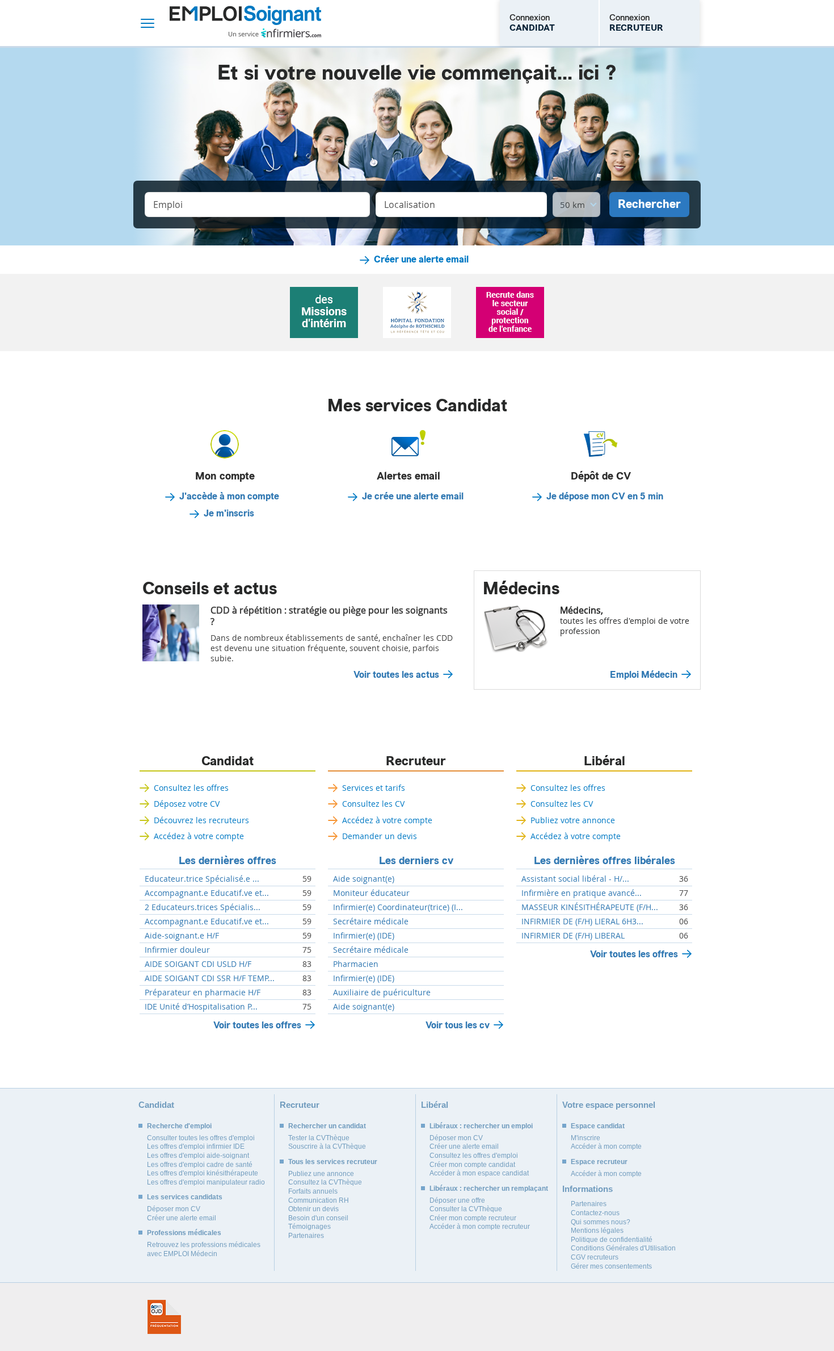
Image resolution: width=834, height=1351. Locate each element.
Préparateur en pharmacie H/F (202, 992)
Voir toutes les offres (257, 1025)
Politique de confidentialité (611, 1240)
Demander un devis (379, 836)
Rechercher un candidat (327, 1126)
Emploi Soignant (245, 23)
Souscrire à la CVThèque (327, 1146)
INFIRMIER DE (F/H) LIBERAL (573, 936)
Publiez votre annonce (572, 820)
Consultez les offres (191, 787)
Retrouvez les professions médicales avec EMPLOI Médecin (203, 1249)
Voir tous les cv (458, 1025)
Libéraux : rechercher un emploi (481, 1126)
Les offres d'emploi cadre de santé (199, 1165)
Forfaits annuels (313, 1191)
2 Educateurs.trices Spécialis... (202, 907)
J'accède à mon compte (229, 496)
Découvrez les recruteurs (201, 820)
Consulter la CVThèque (465, 1209)
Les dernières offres (227, 860)
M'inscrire (585, 1138)
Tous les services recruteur (332, 1162)
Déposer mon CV (173, 1209)
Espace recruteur (599, 1162)
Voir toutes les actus (396, 675)
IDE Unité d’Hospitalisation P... (201, 1007)
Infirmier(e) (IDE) (363, 936)
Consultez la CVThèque (325, 1182)
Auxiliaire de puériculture (382, 992)
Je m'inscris (229, 513)
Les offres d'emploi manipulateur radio (206, 1182)
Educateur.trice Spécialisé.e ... (202, 879)
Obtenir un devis (313, 1209)
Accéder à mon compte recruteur (479, 1227)
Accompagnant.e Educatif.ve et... (207, 893)
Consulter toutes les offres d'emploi (201, 1138)
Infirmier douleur (177, 950)
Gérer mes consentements (611, 1266)
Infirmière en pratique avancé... (581, 893)
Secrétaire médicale (370, 921)
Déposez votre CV (187, 803)
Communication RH (318, 1200)
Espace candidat (598, 1126)
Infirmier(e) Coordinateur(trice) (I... (398, 907)
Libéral (604, 761)
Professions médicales (184, 1233)
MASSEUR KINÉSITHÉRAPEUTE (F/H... (589, 907)
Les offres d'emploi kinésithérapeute (202, 1173)
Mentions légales (597, 1231)
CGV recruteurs (594, 1257)
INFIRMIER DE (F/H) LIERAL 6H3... (582, 921)
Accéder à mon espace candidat (479, 1173)
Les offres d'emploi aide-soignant (198, 1156)
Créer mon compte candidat (472, 1165)
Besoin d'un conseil (318, 1218)
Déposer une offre (457, 1200)
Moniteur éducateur (371, 893)
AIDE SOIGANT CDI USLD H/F (198, 964)
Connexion (532, 22)
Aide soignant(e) (363, 879)
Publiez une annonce (321, 1174)
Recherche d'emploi (179, 1126)
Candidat (227, 761)
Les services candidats (184, 1197)
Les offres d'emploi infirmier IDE (196, 1146)
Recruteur (416, 761)
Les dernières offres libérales (604, 860)
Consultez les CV (373, 803)
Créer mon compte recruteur (472, 1218)
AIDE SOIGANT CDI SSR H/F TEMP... (210, 978)
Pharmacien (355, 964)
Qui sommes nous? (600, 1222)
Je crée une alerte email (413, 496)
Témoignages (309, 1227)
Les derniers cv (416, 860)
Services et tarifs (373, 787)
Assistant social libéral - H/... (575, 879)
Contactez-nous (595, 1213)
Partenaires (306, 1236)
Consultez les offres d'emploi (473, 1156)
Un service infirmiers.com (275, 32)
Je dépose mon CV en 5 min (604, 496)
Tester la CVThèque (318, 1138)
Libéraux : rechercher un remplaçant (488, 1188)
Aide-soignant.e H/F (182, 936)
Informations (587, 1189)
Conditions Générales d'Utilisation (623, 1248)
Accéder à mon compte (606, 1146)
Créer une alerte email (421, 259)
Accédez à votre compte (199, 836)
